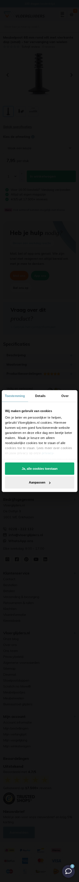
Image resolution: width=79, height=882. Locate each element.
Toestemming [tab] (15, 395)
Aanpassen (37, 482)
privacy (47, 453)
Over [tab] (64, 395)
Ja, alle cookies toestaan (40, 468)
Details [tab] (40, 395)
